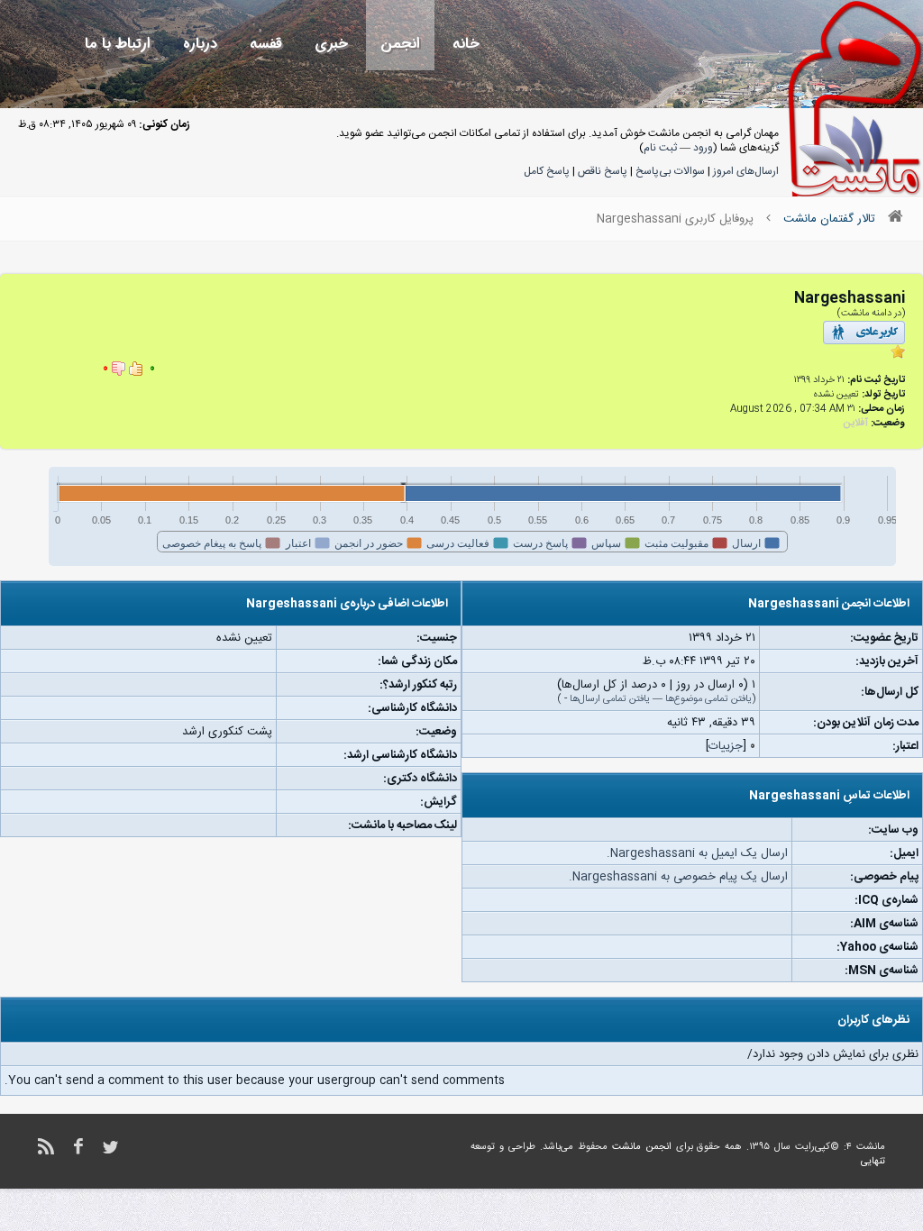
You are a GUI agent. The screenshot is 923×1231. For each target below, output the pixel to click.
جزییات (725, 746)
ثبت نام (660, 148)
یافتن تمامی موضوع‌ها (708, 699)
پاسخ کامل (547, 171)
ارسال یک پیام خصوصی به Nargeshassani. (678, 877)
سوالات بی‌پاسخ (670, 171)
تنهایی (873, 1161)
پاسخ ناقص (602, 171)
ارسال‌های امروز (746, 171)
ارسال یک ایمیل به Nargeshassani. (697, 853)
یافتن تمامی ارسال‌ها (610, 699)
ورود (703, 148)
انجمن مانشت (642, 1147)
